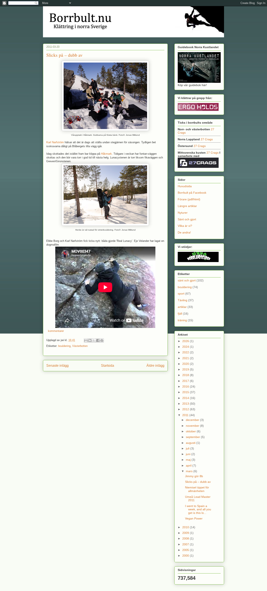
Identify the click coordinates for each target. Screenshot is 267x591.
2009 (186, 533)
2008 (186, 538)
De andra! (184, 232)
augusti (191, 442)
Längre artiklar (187, 206)
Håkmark (106, 153)
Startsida (107, 365)
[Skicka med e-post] (86, 340)
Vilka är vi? (185, 225)
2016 (186, 386)
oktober (191, 431)
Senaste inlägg (57, 365)
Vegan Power (194, 518)
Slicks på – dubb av (64, 55)
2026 (186, 341)
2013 (186, 403)
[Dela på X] (94, 340)
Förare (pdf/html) (189, 199)
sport (181, 293)
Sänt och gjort (187, 219)
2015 (186, 392)
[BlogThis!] (90, 340)
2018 (186, 375)
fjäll (180, 313)
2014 (186, 398)
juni (188, 454)
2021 (186, 358)
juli (188, 448)
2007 (186, 544)
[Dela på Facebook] (98, 340)
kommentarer (55, 331)
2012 (186, 409)
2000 (186, 555)
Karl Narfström (55, 142)
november (193, 425)
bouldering (64, 346)
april (189, 465)
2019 (186, 369)
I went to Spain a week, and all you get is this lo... (198, 509)
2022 (186, 352)
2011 (185, 415)
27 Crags (207, 139)
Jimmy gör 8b (194, 476)
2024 (186, 346)
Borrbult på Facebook (192, 192)
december (193, 420)
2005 (186, 550)
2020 (186, 363)
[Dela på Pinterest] (102, 340)
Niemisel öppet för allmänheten (197, 489)
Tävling (182, 300)
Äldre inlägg (155, 365)
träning (182, 320)
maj (188, 459)
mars (189, 471)
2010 (186, 527)
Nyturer (183, 212)
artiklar (182, 307)
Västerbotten (80, 346)
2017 (186, 381)
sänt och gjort (187, 280)
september (193, 437)
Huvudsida (185, 186)
